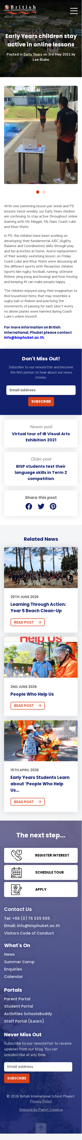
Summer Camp (19, 962)
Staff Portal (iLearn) (24, 1021)
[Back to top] (41, 1128)
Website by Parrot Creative (41, 1109)
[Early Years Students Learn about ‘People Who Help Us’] (41, 740)
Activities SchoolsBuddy (28, 1013)
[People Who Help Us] (41, 657)
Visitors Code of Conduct (29, 933)
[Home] (20, 11)
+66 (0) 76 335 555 (31, 918)
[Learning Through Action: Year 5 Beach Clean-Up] (41, 567)
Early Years (33, 54)
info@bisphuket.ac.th (24, 337)
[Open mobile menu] (74, 11)
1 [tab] (37, 192)
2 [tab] (44, 192)
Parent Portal (17, 999)
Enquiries (13, 969)
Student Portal (18, 1006)
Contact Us (18, 909)
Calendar (13, 976)
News (9, 954)
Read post (24, 622)
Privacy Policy (41, 1101)
